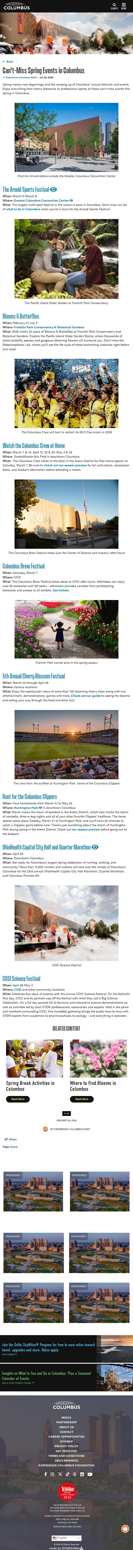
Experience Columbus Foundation (66, 1465)
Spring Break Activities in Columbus (30, 1086)
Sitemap (66, 1441)
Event (13, 1147)
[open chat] (125, 1529)
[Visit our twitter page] (60, 1474)
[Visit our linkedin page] (82, 1474)
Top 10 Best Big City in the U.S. (67, 1504)
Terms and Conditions (66, 1456)
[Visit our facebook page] (45, 1474)
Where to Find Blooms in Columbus (93, 1086)
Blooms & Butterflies (21, 316)
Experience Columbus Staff (21, 77)
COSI (17, 989)
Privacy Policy (66, 1446)
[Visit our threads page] (74, 1474)
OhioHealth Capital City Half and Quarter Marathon (47, 847)
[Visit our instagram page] (52, 1474)
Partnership (66, 1422)
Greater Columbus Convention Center (41, 200)
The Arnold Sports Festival (26, 190)
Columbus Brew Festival (24, 566)
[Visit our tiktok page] (67, 1474)
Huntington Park (26, 807)
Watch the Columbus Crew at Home (34, 446)
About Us (66, 1427)
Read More (17, 1099)
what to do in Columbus (23, 209)
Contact (66, 1432)
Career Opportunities (66, 1436)
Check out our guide (85, 695)
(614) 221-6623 (59, 1526)
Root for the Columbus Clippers (30, 797)
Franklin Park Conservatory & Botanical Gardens (49, 327)
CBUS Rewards (66, 1460)
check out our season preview (65, 465)
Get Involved (66, 1451)
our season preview (86, 829)
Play (66, 1113)
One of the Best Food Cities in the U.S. (67, 1507)
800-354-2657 (74, 1526)
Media (66, 1417)
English (62, 1537)
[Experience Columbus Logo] (15, 6)
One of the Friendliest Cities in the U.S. (67, 1510)
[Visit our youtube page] (89, 1474)
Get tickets (61, 590)
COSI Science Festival (21, 979)
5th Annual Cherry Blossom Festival (34, 676)
